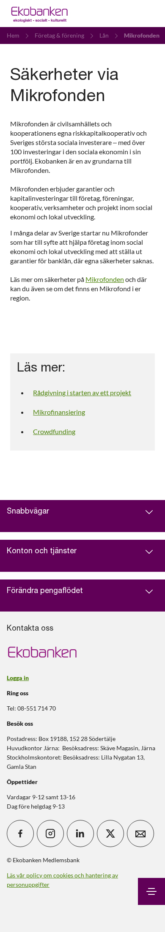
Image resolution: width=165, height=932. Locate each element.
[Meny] (151, 891)
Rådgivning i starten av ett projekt (82, 392)
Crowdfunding (54, 431)
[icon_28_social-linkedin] (80, 833)
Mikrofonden (104, 279)
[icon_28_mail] (140, 833)
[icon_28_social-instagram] (50, 833)
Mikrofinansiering (59, 412)
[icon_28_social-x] (110, 833)
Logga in (18, 677)
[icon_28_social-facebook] (20, 833)
